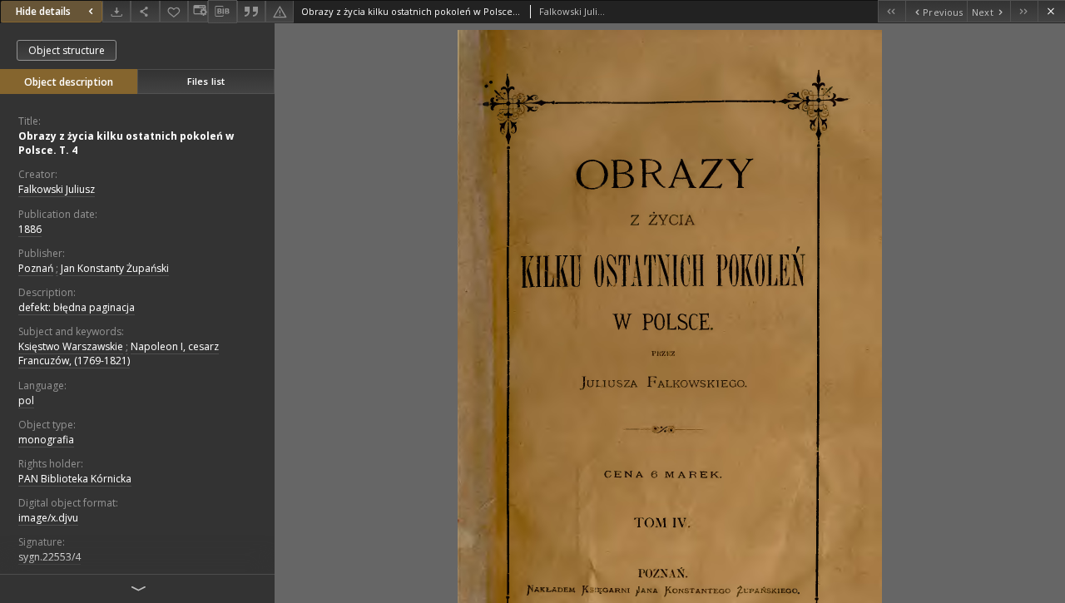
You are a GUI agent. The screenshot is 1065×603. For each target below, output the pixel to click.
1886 (30, 229)
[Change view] (198, 11)
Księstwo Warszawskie (70, 346)
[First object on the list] (891, 11)
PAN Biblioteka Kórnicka (74, 479)
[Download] (116, 11)
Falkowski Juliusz (56, 189)
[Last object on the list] (1024, 11)
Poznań (35, 268)
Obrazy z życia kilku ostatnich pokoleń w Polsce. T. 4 (126, 143)
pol (26, 400)
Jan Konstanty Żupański (115, 268)
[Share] (145, 11)
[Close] (1051, 11)
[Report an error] (279, 11)
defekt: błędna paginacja (76, 307)
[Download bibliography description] (222, 11)
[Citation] (251, 11)
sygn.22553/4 (49, 557)
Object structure (66, 50)
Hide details (43, 11)
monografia (46, 439)
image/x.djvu (48, 518)
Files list (206, 81)
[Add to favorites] (174, 11)
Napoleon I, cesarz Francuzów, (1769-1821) (118, 353)
